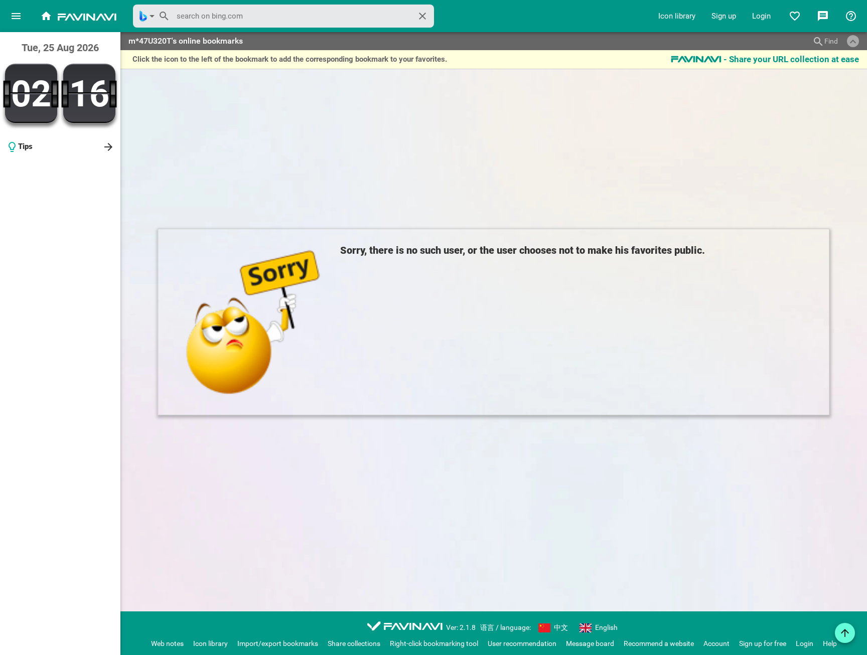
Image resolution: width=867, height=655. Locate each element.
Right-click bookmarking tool (434, 643)
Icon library (676, 16)
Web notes (167, 643)
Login (761, 16)
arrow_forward (108, 147)
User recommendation (522, 643)
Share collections (354, 643)
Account (716, 643)
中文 (560, 627)
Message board (590, 643)
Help (830, 643)
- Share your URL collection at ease (765, 59)
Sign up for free (762, 643)
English (606, 627)
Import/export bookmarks (277, 643)
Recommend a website (659, 643)
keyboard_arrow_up (853, 42)
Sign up (723, 16)
